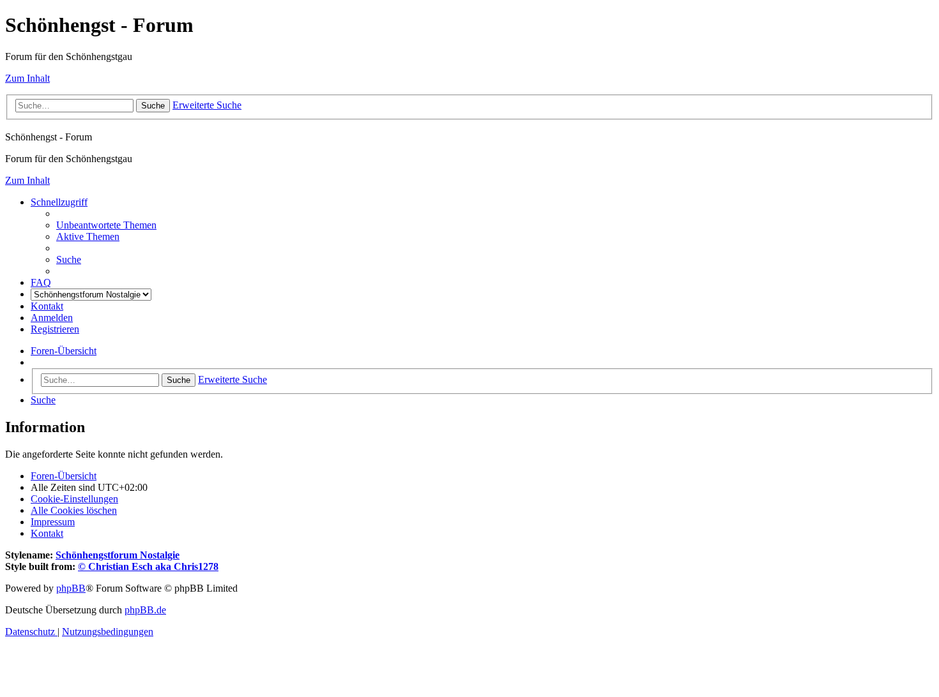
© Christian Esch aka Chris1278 (148, 566)
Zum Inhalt (27, 78)
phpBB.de (145, 609)
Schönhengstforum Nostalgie (117, 555)
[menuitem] (106, 225)
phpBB (71, 588)
